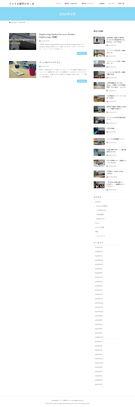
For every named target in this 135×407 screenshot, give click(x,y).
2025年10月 (99, 264)
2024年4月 (99, 324)
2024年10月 (99, 311)
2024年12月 (99, 303)
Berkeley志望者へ (102, 206)
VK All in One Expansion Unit (81, 403)
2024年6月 (98, 320)
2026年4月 (98, 252)
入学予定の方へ (102, 210)
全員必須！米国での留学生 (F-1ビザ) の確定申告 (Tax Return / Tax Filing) (116, 40)
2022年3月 (98, 384)
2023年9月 (98, 341)
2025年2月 (98, 294)
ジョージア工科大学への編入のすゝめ (116, 51)
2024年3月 (98, 329)
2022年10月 (99, 363)
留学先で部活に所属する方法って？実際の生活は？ (116, 108)
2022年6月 (98, 371)
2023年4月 (98, 350)
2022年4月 (98, 380)
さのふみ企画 (99, 227)
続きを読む (82, 53)
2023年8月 (98, 346)
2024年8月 (98, 316)
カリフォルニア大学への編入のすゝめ (116, 62)
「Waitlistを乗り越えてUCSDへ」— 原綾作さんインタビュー (116, 184)
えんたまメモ (101, 236)
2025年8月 (98, 273)
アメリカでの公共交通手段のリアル (116, 118)
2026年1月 (98, 256)
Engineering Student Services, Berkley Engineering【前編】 (57, 35)
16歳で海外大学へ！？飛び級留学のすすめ (116, 151)
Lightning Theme (66, 403)
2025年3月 (98, 290)
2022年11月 (99, 359)
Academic (98, 202)
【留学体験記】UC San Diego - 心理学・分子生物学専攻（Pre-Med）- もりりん (116, 85)
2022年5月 (98, 376)
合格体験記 (100, 214)
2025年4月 (98, 286)
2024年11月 (99, 307)
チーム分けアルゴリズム (49, 62)
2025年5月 (98, 281)
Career (97, 223)
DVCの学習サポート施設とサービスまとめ (116, 161)
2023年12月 (99, 337)
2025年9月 (98, 269)
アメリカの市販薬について (115, 139)
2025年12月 (99, 260)
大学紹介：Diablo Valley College (115, 172)
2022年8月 (98, 367)
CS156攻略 (110, 128)
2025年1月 (98, 299)
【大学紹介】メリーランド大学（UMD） (116, 97)
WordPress (55, 403)
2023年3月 (98, 354)
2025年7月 (98, 277)
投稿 (96, 232)
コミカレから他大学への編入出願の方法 (116, 73)
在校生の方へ (101, 219)
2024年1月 (98, 333)
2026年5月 (98, 247)
